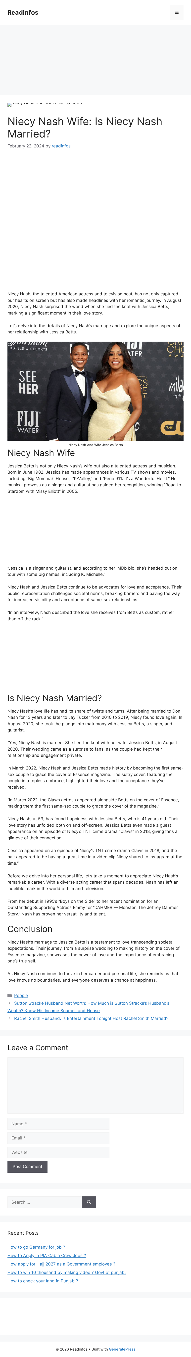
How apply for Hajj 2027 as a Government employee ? (61, 1264)
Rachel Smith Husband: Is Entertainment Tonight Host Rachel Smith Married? (91, 1018)
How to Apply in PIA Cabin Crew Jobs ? (46, 1255)
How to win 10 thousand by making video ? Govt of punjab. (66, 1272)
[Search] (89, 1202)
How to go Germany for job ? (36, 1247)
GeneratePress (122, 1349)
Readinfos (22, 12)
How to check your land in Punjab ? (42, 1280)
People (21, 995)
